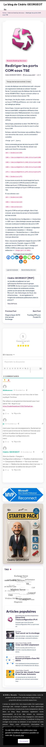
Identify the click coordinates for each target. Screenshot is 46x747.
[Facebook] (8, 257)
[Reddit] (33, 257)
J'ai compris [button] (23, 741)
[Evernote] (29, 257)
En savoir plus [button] (18, 735)
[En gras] (4, 368)
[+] (30, 369)
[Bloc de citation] (20, 368)
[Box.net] (21, 261)
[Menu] (5, 9)
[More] (25, 261)
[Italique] (7, 368)
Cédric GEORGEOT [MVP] (20, 278)
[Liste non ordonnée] (17, 368)
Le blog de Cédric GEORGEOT (23, 4)
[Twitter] (12, 257)
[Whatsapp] (25, 257)
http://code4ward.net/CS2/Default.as (18, 406)
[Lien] (25, 368)
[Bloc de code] (22, 368)
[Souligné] (10, 368)
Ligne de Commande (12, 270)
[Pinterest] (21, 257)
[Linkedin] (17, 257)
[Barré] (12, 368)
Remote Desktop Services (16, 61)
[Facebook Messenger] (37, 257)
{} (28, 368)
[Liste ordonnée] (15, 368)
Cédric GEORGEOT (11, 452)
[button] (12, 303)
